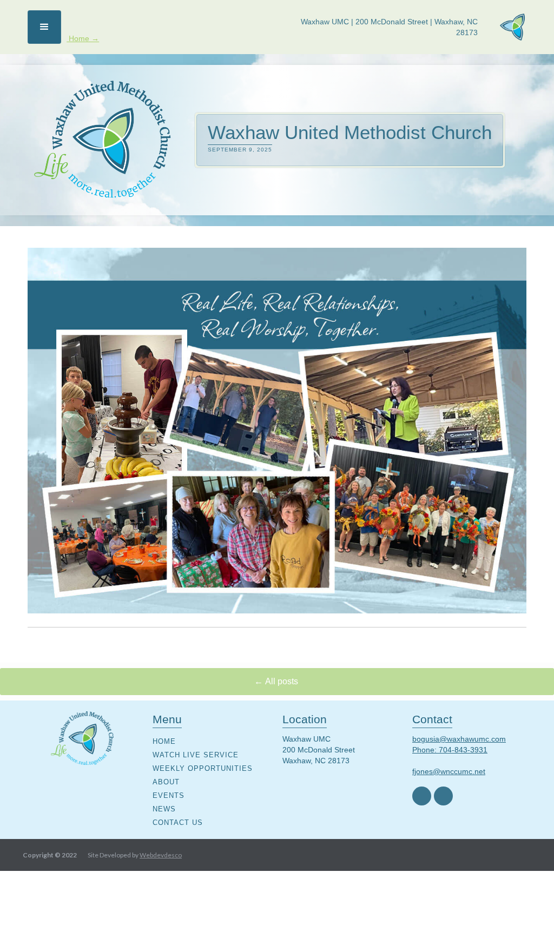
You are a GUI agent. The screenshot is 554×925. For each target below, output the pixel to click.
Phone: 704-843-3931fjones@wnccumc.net (449, 760)
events (168, 795)
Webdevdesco (161, 855)
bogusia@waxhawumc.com (459, 739)
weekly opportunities (203, 768)
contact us (178, 822)
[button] (44, 27)
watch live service (196, 755)
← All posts (277, 681)
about (166, 782)
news (164, 809)
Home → (83, 38)
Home (164, 741)
